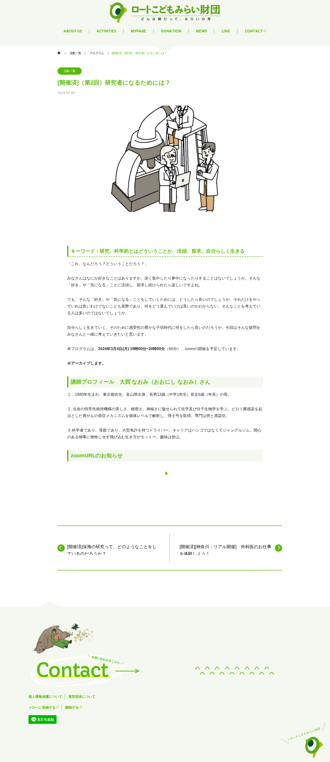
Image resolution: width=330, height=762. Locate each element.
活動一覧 (69, 71)
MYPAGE (138, 31)
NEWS (201, 31)
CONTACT (254, 31)
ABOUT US (73, 31)
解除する (72, 707)
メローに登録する (43, 707)
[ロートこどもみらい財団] (165, 12)
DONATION (171, 31)
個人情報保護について (45, 696)
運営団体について (81, 696)
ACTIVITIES (106, 31)
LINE (226, 31)
